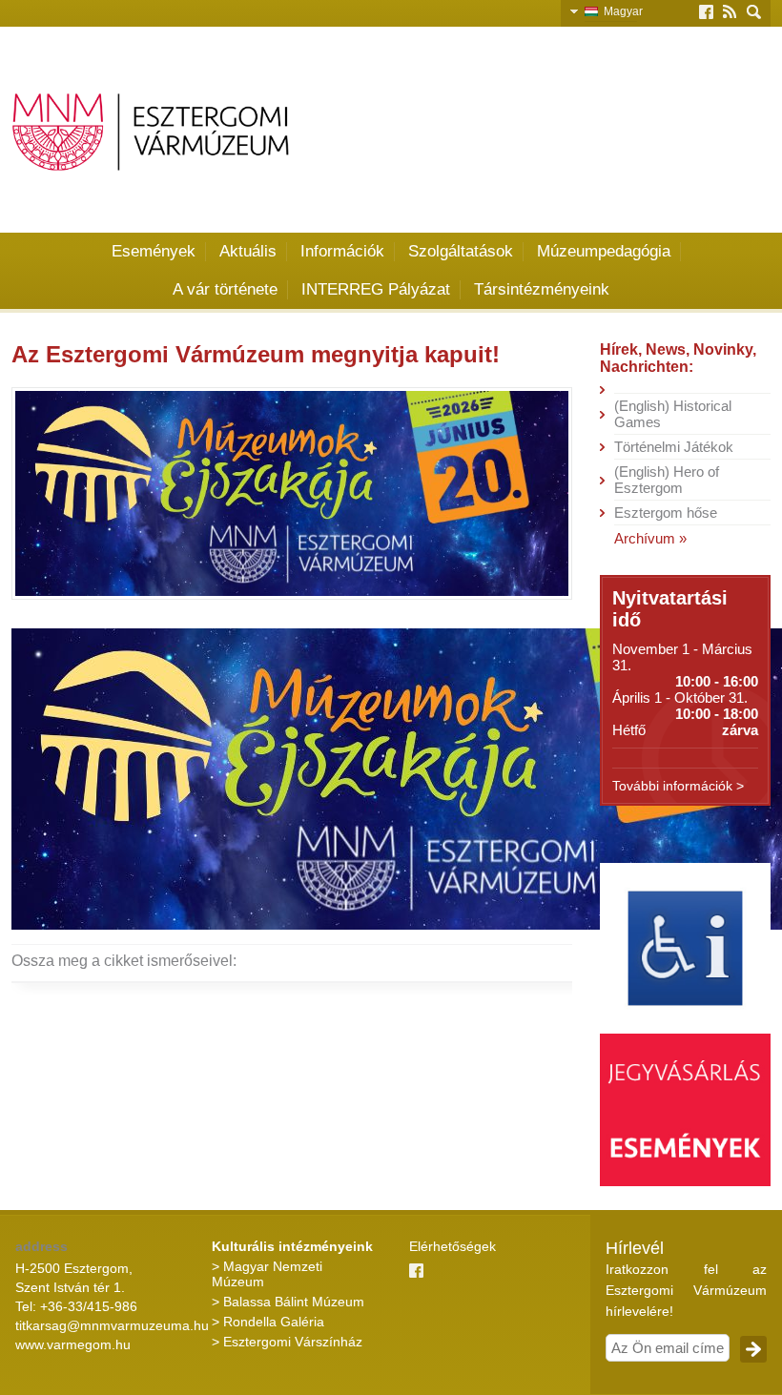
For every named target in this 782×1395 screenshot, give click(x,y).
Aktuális (248, 251)
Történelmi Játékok (673, 447)
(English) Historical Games (672, 414)
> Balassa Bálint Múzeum (288, 1301)
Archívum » (650, 538)
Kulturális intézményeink (292, 1246)
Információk (342, 251)
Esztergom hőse (665, 512)
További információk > (678, 785)
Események (154, 251)
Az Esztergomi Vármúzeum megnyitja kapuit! (255, 354)
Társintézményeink (541, 289)
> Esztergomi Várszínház (287, 1341)
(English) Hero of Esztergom (666, 479)
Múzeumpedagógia (603, 251)
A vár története (225, 289)
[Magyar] (594, 10)
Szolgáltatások (460, 251)
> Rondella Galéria (268, 1321)
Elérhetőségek (452, 1246)
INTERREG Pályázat (375, 289)
